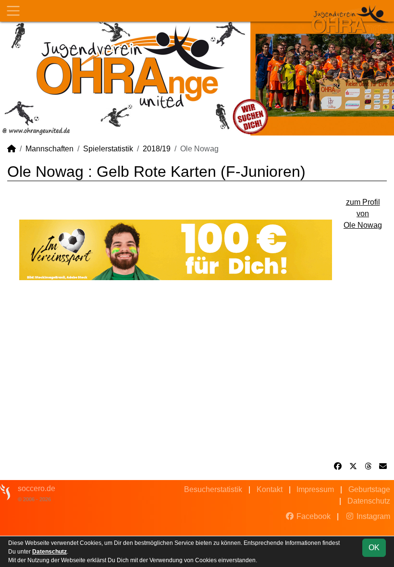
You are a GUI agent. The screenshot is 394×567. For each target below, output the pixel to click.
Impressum (315, 489)
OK (374, 547)
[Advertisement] (197, 370)
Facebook (313, 516)
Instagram (372, 516)
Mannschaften (49, 149)
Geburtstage (369, 489)
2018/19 (157, 149)
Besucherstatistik (213, 489)
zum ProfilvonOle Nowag (363, 213)
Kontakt (270, 489)
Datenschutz (368, 501)
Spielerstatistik (108, 149)
